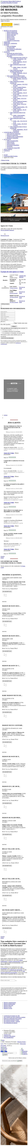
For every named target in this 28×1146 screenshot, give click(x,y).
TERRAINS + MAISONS (10, 43)
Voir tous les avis (5, 235)
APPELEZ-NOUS (5, 304)
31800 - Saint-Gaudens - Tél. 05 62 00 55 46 (20, 107)
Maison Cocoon (11, 37)
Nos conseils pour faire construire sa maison (14, 1017)
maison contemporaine (14, 961)
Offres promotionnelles (12, 140)
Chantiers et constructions (13, 40)
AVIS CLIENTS (8, 149)
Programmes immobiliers (13, 145)
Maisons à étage (8, 1007)
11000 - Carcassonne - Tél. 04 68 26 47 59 (19, 59)
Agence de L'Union (9, 453)
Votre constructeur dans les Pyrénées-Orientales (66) (16, 71)
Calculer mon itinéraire (22, 276)
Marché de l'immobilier (12, 138)
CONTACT (16, 24)
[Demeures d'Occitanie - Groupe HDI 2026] (3, 1040)
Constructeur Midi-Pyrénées (11, 156)
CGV (2, 1043)
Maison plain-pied (11, 35)
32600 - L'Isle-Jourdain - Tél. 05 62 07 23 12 (19, 116)
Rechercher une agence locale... (14, 53)
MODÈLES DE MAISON (10, 30)
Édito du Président (11, 46)
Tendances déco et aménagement (15, 136)
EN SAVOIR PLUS (7, 591)
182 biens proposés (14, 297)
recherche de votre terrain (16, 969)
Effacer (14, 326)
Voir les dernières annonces (7, 230)
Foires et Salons (11, 143)
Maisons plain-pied (8, 1005)
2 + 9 (2, 329)
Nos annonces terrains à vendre (11, 1020)
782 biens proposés (14, 302)
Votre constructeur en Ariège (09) (18, 77)
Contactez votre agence (9, 1036)
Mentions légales (21, 1041)
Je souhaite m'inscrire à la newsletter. (11, 331)
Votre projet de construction (13, 133)
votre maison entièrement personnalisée (13, 972)
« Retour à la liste (5, 160)
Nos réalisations (11, 39)
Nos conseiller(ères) (8, 1037)
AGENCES (7, 52)
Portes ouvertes (10, 142)
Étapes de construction (12, 135)
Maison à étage (10, 36)
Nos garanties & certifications (14, 49)
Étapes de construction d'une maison (13, 1018)
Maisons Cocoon (8, 1008)
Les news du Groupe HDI (13, 148)
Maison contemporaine (12, 33)
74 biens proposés (14, 288)
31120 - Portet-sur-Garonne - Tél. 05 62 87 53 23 (20, 102)
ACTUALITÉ (7, 139)
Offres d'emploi (10, 50)
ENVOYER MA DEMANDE (7, 338)
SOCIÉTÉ (6, 44)
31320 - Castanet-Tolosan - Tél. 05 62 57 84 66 (19, 87)
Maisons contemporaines (10, 1002)
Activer (5, 415)
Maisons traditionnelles (9, 1004)
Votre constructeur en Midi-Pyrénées (16, 76)
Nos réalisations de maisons (10, 1023)
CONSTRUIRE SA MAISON (11, 132)
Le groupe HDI (10, 47)
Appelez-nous (7, 1034)
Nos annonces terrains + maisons (12, 1021)
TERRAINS (7, 42)
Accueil (6, 154)
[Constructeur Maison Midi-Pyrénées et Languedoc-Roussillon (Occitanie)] (12, 2)
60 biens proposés (14, 293)
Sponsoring (9, 146)
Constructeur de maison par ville (12, 1015)
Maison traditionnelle (12, 32)
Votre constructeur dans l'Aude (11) (18, 57)
